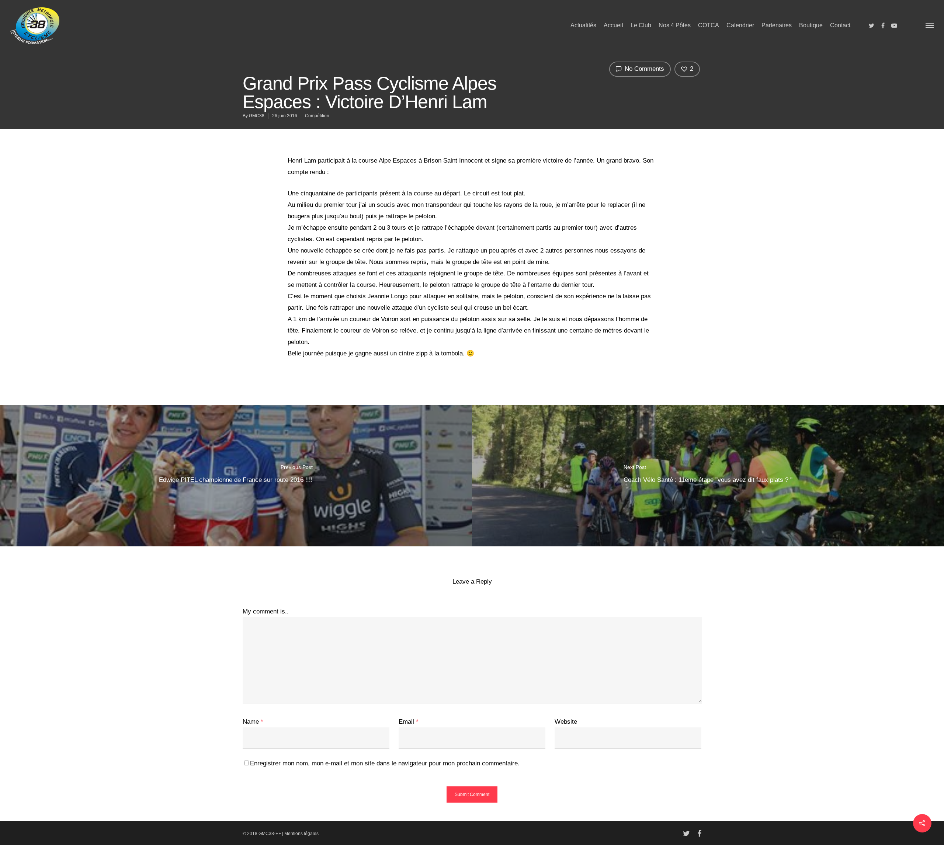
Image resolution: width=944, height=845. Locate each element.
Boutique (811, 25)
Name (253, 721)
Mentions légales (301, 833)
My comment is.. (266, 611)
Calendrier (740, 25)
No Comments (643, 68)
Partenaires (776, 25)
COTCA (708, 25)
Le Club (641, 25)
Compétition (317, 115)
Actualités (583, 25)
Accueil (613, 25)
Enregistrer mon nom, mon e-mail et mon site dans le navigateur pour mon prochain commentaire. (385, 763)
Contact (840, 25)
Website (566, 721)
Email (409, 721)
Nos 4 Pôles (675, 25)
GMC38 (256, 115)
